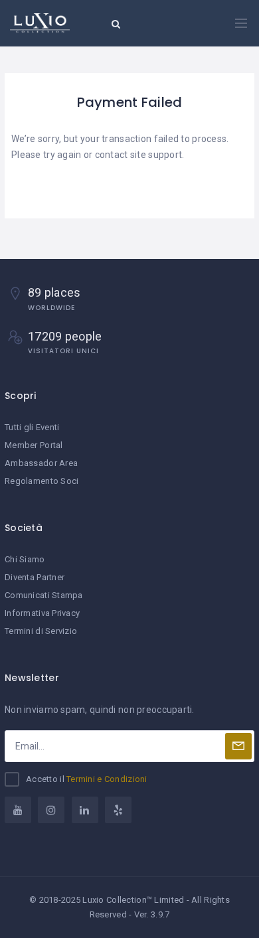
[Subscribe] (238, 746)
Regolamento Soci (41, 481)
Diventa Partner (34, 577)
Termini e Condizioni (106, 779)
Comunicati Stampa (44, 595)
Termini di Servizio (41, 631)
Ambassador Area (41, 463)
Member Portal (34, 445)
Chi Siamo (25, 559)
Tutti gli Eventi (32, 427)
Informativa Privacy (42, 613)
